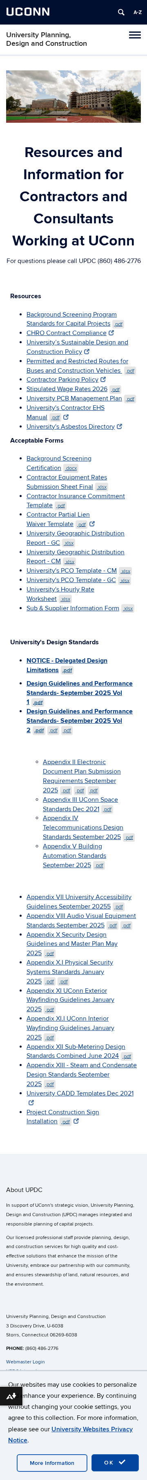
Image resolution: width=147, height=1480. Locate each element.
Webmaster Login (25, 1362)
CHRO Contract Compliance (67, 333)
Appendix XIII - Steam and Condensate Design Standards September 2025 (82, 1074)
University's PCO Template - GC (78, 580)
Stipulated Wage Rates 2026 (73, 389)
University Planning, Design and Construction (46, 39)
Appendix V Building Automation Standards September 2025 (74, 855)
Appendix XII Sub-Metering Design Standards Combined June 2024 (79, 1051)
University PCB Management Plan (80, 398)
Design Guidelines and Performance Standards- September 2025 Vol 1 (80, 692)
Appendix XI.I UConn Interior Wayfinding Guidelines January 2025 (70, 1027)
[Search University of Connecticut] (121, 12)
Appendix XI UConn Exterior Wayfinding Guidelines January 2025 (70, 1000)
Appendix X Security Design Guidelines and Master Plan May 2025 (72, 944)
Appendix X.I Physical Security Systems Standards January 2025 (70, 971)
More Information (52, 1463)
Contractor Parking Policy (62, 380)
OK (110, 1462)
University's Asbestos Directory (71, 427)
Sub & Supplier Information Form (80, 608)
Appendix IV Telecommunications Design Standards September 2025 (88, 827)
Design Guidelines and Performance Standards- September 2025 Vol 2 (80, 720)
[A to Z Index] (137, 12)
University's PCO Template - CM (78, 571)
